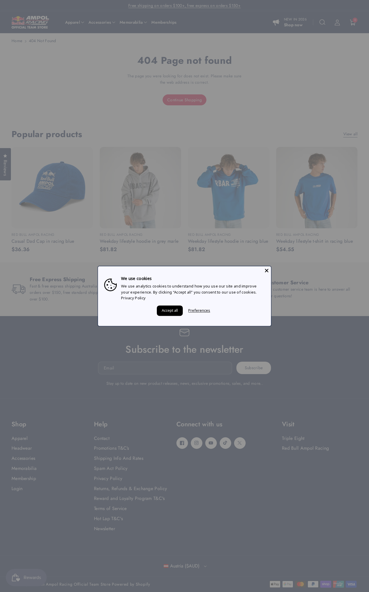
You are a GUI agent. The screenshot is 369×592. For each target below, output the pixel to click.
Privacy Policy (133, 298)
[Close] (267, 270)
